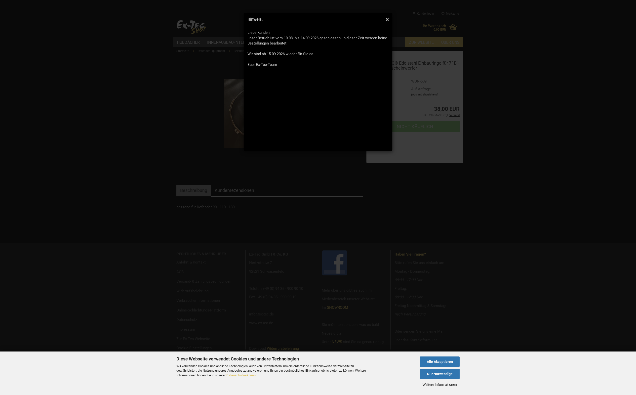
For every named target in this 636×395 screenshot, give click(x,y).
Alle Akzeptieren (440, 362)
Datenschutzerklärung (241, 375)
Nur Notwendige (440, 374)
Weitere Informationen (440, 385)
